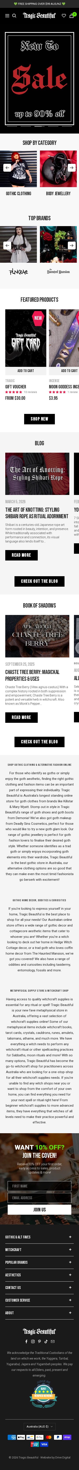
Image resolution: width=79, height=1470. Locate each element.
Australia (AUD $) (37, 1426)
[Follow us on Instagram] (33, 1341)
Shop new (39, 419)
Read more (21, 555)
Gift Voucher (15, 387)
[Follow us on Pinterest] (39, 1341)
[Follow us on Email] (52, 1341)
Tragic (9, 381)
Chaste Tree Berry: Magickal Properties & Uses (32, 675)
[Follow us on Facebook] (26, 1341)
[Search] (14, 16)
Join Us (39, 1210)
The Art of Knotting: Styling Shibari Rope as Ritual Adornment (36, 513)
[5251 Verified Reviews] (39, 1382)
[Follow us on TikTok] (46, 1341)
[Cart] (71, 16)
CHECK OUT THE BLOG (39, 581)
